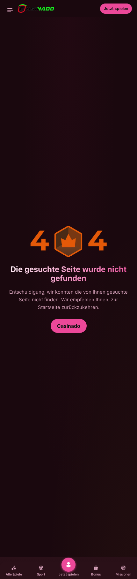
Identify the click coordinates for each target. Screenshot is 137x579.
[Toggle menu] (10, 10)
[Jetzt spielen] (68, 565)
